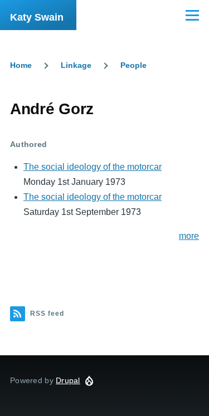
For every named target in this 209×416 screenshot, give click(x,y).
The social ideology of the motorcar (92, 167)
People (133, 65)
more (189, 236)
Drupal (68, 380)
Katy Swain (37, 17)
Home (21, 65)
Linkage (76, 65)
